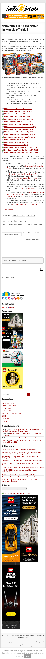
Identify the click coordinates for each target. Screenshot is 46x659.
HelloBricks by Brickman (22, 635)
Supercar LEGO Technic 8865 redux (30, 438)
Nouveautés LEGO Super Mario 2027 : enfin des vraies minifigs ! (21, 434)
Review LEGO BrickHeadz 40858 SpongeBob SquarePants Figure (23, 467)
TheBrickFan (8, 210)
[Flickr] (12, 298)
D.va (23, 188)
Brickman (8, 221)
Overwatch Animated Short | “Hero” (24, 178)
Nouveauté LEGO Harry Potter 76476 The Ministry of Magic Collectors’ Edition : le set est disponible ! (21, 453)
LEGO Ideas (5, 419)
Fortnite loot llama (33, 240)
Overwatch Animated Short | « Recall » (25, 204)
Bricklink (4, 416)
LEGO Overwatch (11, 224)
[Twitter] (6, 298)
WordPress (40, 635)
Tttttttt (4, 440)
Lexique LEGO (6, 421)
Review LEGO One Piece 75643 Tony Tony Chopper (18, 474)
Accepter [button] (27, 656)
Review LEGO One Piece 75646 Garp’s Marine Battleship (20, 477)
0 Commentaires (36, 224)
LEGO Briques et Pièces (9, 408)
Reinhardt (31, 188)
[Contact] (21, 298)
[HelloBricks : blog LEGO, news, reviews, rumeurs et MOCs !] (22, 5)
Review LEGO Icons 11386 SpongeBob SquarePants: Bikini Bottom (20, 464)
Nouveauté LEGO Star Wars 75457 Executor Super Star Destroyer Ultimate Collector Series (22, 430)
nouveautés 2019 (18, 215)
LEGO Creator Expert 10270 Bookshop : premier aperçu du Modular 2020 (22, 441)
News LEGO (22, 224)
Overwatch (31, 215)
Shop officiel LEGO (8, 403)
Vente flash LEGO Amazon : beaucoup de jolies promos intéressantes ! (19, 470)
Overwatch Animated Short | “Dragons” (22, 174)
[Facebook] (3, 298)
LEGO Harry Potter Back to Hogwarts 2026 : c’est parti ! (20, 449)
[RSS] (18, 298)
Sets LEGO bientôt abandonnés (12, 413)
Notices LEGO (6, 411)
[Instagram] (9, 298)
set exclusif (12, 196)
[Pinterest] (15, 298)
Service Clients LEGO (9, 406)
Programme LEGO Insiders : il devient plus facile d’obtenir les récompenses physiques (21, 480)
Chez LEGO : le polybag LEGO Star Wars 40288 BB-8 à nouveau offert (22, 233)
